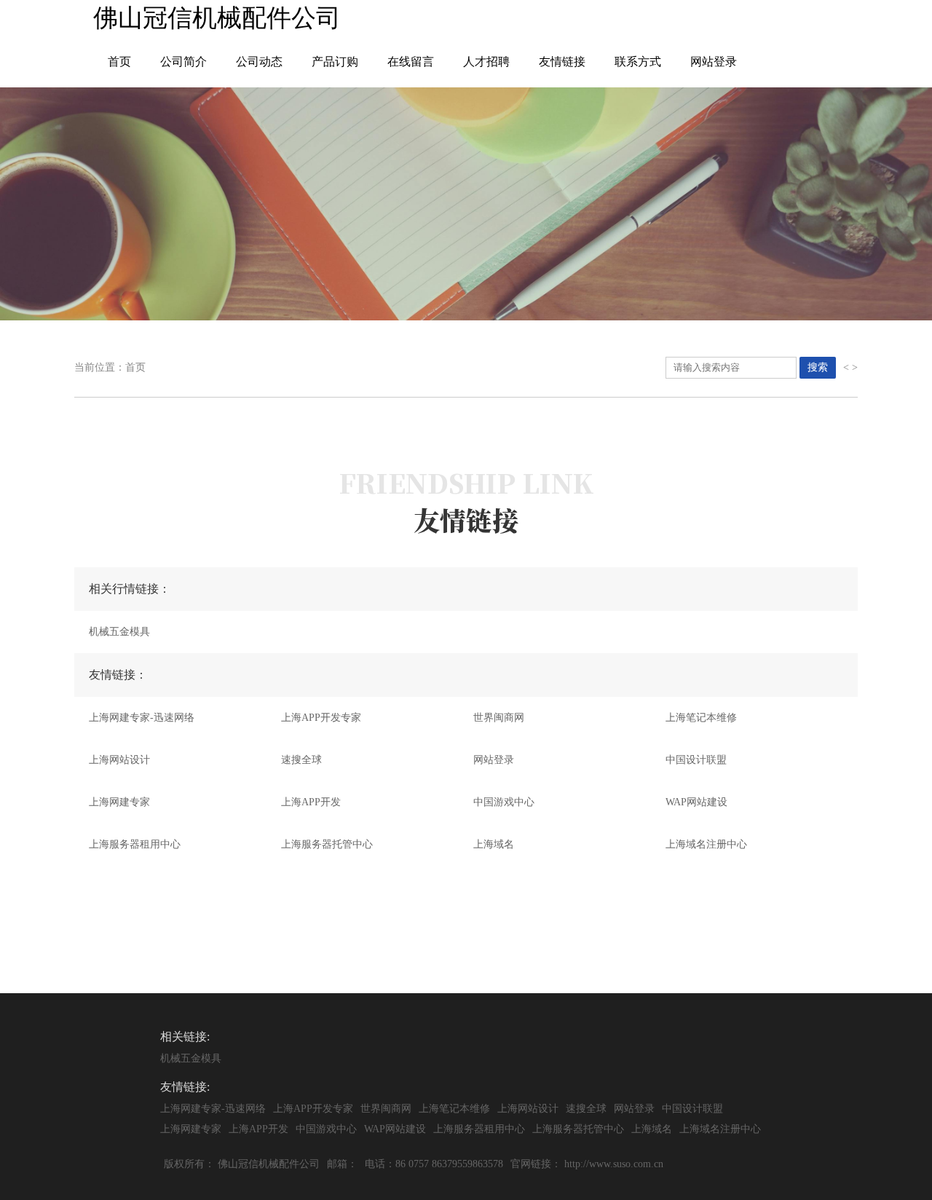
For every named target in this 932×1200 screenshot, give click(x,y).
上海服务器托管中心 (327, 844)
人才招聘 (486, 61)
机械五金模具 (119, 631)
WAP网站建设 (696, 802)
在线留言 (410, 61)
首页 (119, 61)
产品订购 (335, 61)
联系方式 (638, 61)
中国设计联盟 (696, 759)
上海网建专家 (119, 802)
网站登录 (713, 61)
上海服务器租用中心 (135, 844)
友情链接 (562, 61)
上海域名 (493, 844)
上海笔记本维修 (701, 717)
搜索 (817, 367)
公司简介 (183, 61)
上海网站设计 (119, 759)
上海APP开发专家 (321, 717)
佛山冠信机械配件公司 (269, 1163)
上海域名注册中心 (706, 844)
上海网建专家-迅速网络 (141, 717)
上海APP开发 (311, 802)
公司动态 (259, 61)
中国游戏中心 (503, 802)
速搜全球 (301, 759)
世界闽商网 (498, 717)
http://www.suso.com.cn (613, 1163)
